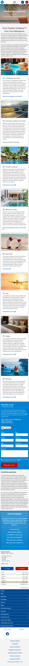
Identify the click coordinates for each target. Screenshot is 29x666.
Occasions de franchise (15, 658)
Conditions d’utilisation (15, 640)
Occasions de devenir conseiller (15, 652)
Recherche (5, 563)
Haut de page (24, 587)
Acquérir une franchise (15, 655)
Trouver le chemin (6, 560)
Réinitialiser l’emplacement (15, 649)
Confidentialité (15, 643)
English (22, 629)
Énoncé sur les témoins (15, 646)
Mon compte (8, 629)
